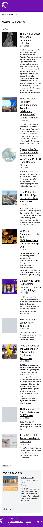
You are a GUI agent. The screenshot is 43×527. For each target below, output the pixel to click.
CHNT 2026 (27, 477)
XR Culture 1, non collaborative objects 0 (29, 322)
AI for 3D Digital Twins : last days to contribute (30, 438)
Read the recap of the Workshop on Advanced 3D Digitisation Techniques (29, 352)
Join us (28, 522)
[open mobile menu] (39, 5)
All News (5, 466)
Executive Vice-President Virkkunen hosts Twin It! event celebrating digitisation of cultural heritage (29, 108)
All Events (7, 509)
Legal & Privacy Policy (15, 522)
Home (4, 14)
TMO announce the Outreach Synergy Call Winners (30, 412)
